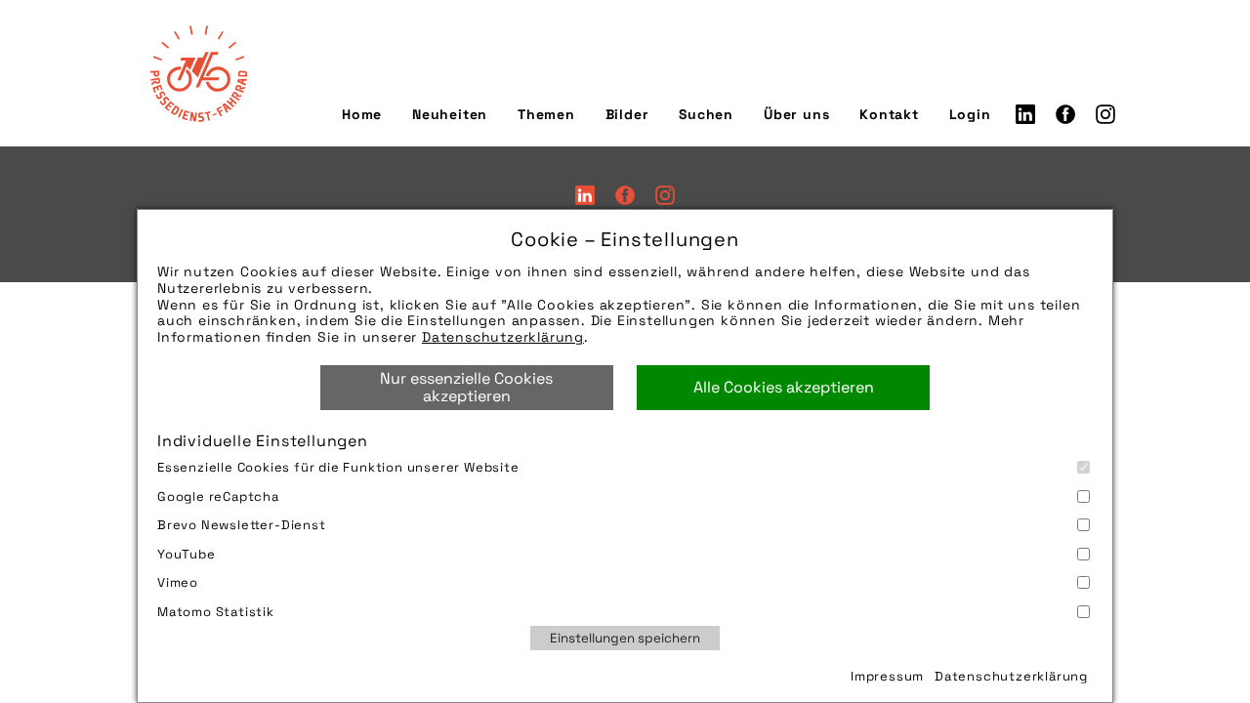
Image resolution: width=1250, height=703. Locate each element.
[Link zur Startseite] (198, 73)
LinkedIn (1025, 114)
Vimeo (177, 582)
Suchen (706, 114)
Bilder (627, 114)
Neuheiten (449, 114)
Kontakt (889, 114)
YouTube (186, 554)
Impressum (887, 676)
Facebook (1065, 114)
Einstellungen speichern (625, 638)
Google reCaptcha (218, 496)
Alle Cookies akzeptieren (783, 387)
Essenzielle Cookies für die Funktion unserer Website (338, 467)
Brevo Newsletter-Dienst (241, 525)
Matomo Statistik (215, 611)
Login (970, 114)
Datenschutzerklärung (503, 337)
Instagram (1105, 114)
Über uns (796, 114)
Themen (546, 114)
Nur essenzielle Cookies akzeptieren (466, 387)
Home (362, 114)
